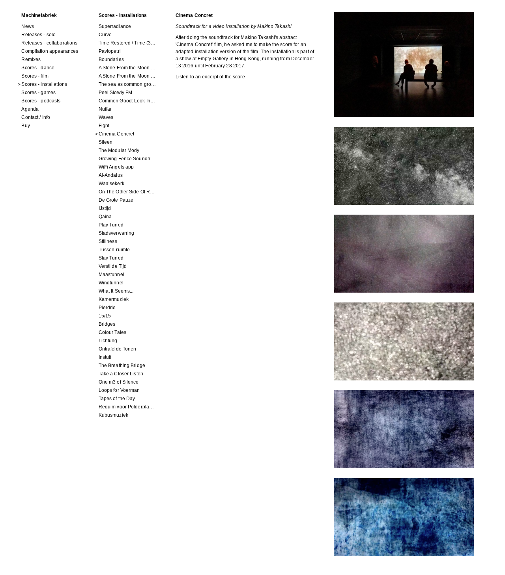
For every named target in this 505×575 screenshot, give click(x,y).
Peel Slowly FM (116, 92)
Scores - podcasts (40, 101)
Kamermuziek (114, 299)
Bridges (107, 324)
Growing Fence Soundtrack (127, 158)
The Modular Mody (119, 150)
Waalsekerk (111, 183)
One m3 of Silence (119, 382)
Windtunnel (111, 283)
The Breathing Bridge (122, 365)
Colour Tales (112, 332)
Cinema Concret (117, 134)
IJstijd (105, 208)
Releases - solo (38, 34)
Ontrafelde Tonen (118, 349)
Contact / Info (35, 117)
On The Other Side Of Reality (127, 192)
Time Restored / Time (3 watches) (127, 43)
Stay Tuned (111, 258)
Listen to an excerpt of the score (210, 77)
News (27, 26)
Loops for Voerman (119, 390)
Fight (104, 125)
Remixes (31, 59)
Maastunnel (111, 274)
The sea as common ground (127, 84)
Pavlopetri (110, 51)
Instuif (105, 357)
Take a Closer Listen (121, 374)
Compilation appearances (49, 51)
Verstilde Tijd (113, 266)
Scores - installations (44, 84)
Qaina (105, 216)
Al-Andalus (111, 175)
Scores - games (38, 92)
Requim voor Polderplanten (127, 407)
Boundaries (111, 59)
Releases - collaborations (49, 43)
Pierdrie (107, 307)
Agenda (30, 109)
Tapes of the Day (117, 398)
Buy (25, 125)
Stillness (108, 241)
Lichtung (108, 340)
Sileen (106, 142)
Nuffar (105, 109)
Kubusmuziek (113, 415)
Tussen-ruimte (114, 249)
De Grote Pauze (116, 200)
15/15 (105, 316)
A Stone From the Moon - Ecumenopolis (127, 67)
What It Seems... (116, 291)
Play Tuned (111, 225)
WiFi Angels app (116, 167)
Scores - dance (37, 67)
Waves (106, 117)
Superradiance (115, 26)
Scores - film (35, 76)
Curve (105, 34)
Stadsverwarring (117, 233)
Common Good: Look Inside (127, 101)
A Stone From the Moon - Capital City (127, 76)
